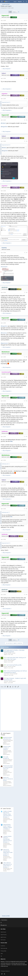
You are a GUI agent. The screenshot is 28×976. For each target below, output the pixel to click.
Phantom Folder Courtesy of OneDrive (7, 748)
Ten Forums (3, 939)
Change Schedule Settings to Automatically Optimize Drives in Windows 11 (7, 839)
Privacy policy (3, 951)
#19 (26, 594)
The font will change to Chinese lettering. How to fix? (8, 767)
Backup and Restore (7, 785)
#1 (26, 20)
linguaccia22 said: (5, 102)
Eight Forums (3, 937)
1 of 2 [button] (10, 11)
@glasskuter (4, 343)
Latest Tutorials (7, 808)
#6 (26, 190)
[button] (14, 922)
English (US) (4, 925)
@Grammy (4, 333)
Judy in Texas (6, 673)
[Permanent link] (1, 128)
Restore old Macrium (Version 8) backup (8, 779)
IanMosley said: (5, 463)
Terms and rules (4, 948)
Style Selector (4, 920)
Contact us (3, 945)
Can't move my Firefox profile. (14, 665)
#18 (26, 562)
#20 (26, 618)
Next (14, 11)
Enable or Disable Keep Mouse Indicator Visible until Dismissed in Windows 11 (7, 814)
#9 (26, 323)
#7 (26, 252)
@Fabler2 (3, 123)
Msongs (5, 653)
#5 (26, 141)
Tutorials (5, 822)
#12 (26, 400)
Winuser (5, 666)
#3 (26, 98)
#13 (26, 436)
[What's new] (23, 1)
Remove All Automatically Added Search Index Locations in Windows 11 (8, 852)
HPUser (5, 660)
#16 (26, 508)
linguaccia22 (4, 8)
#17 (26, 539)
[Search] (26, 1)
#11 (26, 377)
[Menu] (1, 1)
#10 (26, 356)
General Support (11, 660)
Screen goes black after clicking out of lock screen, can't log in (15, 658)
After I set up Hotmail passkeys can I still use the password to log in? (15, 671)
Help (2, 953)
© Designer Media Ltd (5, 971)
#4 (26, 120)
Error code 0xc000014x (6, 757)
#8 (26, 292)
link (11, 441)
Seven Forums (3, 934)
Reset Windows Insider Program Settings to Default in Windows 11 (7, 826)
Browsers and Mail (11, 653)
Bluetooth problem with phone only (7, 738)
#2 (26, 78)
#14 (26, 460)
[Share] (25, 20)
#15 (26, 485)
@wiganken (4, 126)
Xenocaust (6, 681)
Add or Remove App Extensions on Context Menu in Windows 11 (7, 865)
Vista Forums (3, 932)
